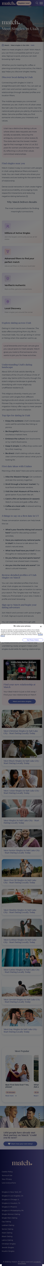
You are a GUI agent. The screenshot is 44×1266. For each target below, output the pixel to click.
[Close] (40, 626)
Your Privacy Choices (33, 640)
